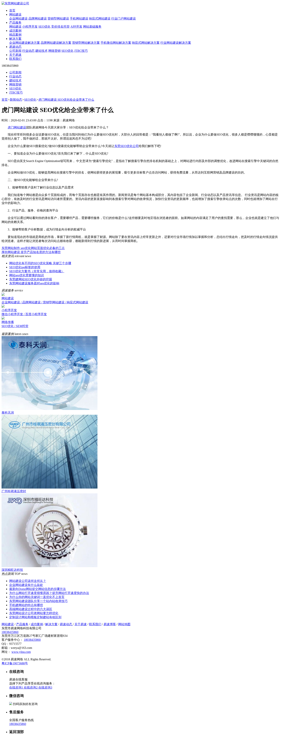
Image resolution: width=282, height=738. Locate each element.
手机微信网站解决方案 (116, 42)
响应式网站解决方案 (146, 42)
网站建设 (15, 14)
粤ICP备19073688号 (15, 663)
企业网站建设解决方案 (24, 42)
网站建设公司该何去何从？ (27, 581)
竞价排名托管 (60, 26)
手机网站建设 (79, 18)
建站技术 (41, 50)
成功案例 (15, 30)
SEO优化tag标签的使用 (24, 267)
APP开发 (76, 26)
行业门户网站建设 (123, 18)
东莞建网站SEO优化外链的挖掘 (30, 279)
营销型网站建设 (58, 18)
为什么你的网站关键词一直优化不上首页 (36, 597)
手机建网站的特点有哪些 (26, 605)
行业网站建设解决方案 (175, 42)
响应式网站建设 (99, 18)
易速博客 (110, 624)
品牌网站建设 (37, 18)
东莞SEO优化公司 (126, 146)
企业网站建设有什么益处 (26, 585)
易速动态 (15, 46)
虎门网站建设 (17, 127)
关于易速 (15, 54)
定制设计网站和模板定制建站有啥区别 (35, 617)
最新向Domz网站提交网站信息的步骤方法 (37, 589)
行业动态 (28, 50)
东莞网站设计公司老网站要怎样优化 (33, 613)
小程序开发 (30, 26)
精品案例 (15, 34)
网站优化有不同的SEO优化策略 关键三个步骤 (40, 263)
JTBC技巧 (81, 50)
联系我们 (15, 58)
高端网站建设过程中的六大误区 (30, 609)
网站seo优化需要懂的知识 (26, 275)
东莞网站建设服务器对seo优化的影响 (34, 283)
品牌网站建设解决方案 (56, 42)
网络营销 (54, 50)
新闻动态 (16, 99)
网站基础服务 (92, 26)
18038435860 (10, 632)
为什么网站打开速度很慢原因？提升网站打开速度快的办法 (49, 593)
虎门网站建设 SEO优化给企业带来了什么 (66, 99)
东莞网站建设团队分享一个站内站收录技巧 (38, 601)
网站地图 (124, 624)
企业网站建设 (18, 18)
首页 (12, 10)
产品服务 (15, 22)
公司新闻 (15, 50)
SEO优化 (44, 26)
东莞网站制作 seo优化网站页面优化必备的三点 (33, 248)
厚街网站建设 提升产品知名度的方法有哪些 (31, 252)
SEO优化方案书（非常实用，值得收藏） (36, 271)
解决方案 (15, 38)
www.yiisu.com (21, 651)
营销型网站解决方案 (86, 42)
